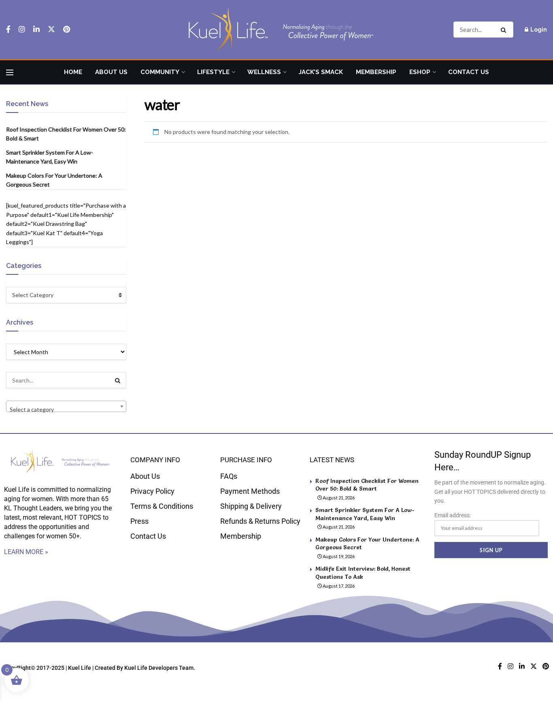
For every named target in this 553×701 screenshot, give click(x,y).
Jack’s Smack (321, 72)
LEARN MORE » (26, 552)
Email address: (452, 515)
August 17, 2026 (338, 585)
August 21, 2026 (338, 497)
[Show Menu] (9, 72)
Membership (376, 72)
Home (73, 72)
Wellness (264, 72)
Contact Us (468, 72)
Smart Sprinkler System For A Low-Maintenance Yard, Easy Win (365, 514)
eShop (419, 72)
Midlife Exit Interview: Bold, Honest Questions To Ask (362, 572)
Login (538, 29)
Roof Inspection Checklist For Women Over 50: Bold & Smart (367, 485)
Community (159, 72)
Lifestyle (213, 72)
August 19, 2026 (338, 556)
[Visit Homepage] (276, 30)
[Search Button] (505, 29)
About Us (111, 72)
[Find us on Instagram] (22, 29)
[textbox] (66, 409)
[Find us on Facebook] (8, 29)
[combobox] (66, 406)
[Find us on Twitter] (51, 29)
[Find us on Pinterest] (66, 29)
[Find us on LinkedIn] (36, 29)
